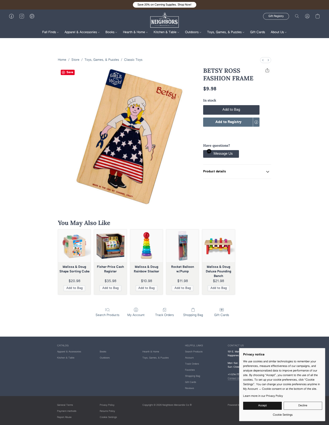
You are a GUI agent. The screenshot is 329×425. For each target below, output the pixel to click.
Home (62, 60)
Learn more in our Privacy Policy (263, 396)
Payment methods (66, 411)
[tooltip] (256, 122)
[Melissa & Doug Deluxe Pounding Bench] (218, 245)
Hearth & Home (134, 32)
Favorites (190, 370)
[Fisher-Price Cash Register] (110, 245)
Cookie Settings (108, 417)
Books (110, 32)
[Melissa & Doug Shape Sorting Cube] (74, 245)
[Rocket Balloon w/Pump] (182, 245)
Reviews (189, 388)
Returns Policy (107, 411)
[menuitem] (263, 60)
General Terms (65, 405)
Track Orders (164, 315)
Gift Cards (257, 32)
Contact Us (234, 378)
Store (75, 60)
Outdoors (192, 32)
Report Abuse (64, 417)
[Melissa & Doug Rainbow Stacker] (146, 245)
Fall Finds (49, 32)
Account (189, 358)
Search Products (107, 315)
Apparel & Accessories (81, 32)
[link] (282, 413)
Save (69, 72)
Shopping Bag (193, 315)
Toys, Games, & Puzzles (225, 32)
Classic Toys (133, 60)
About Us (278, 32)
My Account (136, 315)
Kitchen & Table (165, 32)
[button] (164, 5)
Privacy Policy (107, 405)
